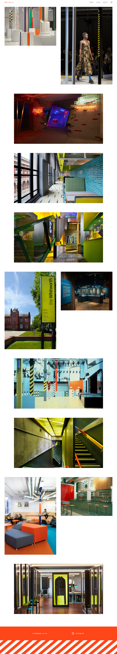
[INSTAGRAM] (111, 2)
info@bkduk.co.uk (39, 633)
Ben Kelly (9, 2)
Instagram (77, 633)
